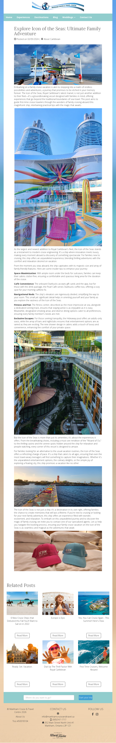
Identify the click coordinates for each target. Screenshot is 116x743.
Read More (22, 635)
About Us (20, 716)
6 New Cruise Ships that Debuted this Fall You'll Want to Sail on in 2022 (22, 620)
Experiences (23, 17)
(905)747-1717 (59, 719)
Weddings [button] (68, 17)
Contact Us (86, 17)
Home (9, 17)
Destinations (41, 17)
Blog (55, 17)
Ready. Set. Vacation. (22, 666)
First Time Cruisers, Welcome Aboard (94, 668)
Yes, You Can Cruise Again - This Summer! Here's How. (94, 619)
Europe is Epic (58, 617)
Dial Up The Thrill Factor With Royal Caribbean (58, 668)
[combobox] (49, 697)
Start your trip (85, 697)
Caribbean (55, 39)
